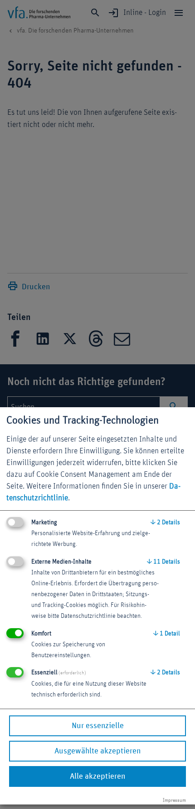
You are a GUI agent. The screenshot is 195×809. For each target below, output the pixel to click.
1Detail (166, 633)
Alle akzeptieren (97, 776)
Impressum (174, 800)
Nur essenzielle (98, 726)
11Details (163, 562)
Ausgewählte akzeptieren (97, 751)
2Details (165, 522)
